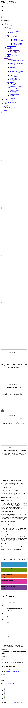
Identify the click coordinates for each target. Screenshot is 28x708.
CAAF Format (13, 62)
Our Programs (7, 105)
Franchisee (9, 48)
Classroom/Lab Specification (16, 63)
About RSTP (13, 83)
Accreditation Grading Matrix (17, 60)
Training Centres (13, 98)
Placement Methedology (15, 55)
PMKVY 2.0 (10, 59)
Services (6, 27)
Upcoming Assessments (18, 40)
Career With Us (10, 109)
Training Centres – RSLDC (16, 86)
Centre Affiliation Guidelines (16, 71)
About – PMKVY (14, 75)
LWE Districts (13, 67)
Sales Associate (16, 31)
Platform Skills (16, 39)
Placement (9, 54)
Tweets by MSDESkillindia (7, 683)
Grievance (9, 47)
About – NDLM (13, 88)
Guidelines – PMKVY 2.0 (16, 70)
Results (8, 35)
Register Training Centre (15, 51)
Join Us (5, 106)
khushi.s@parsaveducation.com (14, 671)
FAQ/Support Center (11, 46)
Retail (11, 30)
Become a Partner (11, 107)
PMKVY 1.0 (10, 74)
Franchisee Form (13, 68)
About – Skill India (14, 76)
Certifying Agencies (14, 90)
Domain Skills (16, 38)
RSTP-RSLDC (10, 82)
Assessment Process (14, 92)
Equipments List (13, 64)
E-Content (9, 28)
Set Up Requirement (14, 50)
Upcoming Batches (17, 44)
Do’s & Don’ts (13, 95)
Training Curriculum (14, 94)
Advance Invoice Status (15, 72)
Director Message (11, 25)
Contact (5, 110)
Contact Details (13, 52)
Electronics (12, 32)
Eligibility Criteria (14, 91)
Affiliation (6, 99)
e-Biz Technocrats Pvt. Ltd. (16, 702)
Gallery (5, 103)
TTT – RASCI (13, 36)
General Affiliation (11, 100)
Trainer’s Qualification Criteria (17, 66)
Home (5, 23)
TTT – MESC (13, 42)
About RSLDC (13, 84)
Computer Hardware (17, 34)
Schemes (6, 58)
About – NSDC (13, 78)
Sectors (8, 56)
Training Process (13, 96)
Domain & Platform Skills (19, 43)
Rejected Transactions (15, 80)
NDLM (8, 87)
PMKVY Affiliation (11, 102)
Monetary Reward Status (15, 79)
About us (6, 24)
